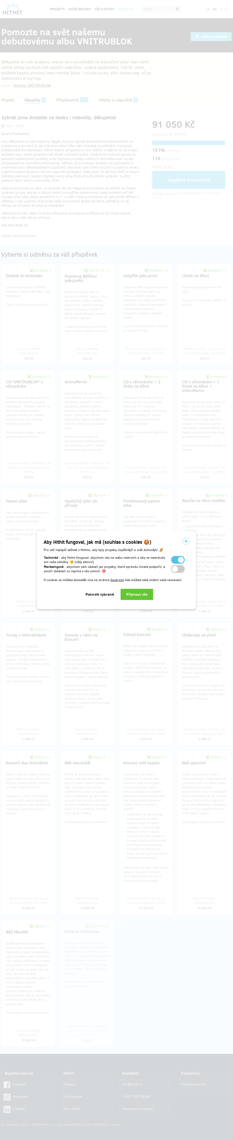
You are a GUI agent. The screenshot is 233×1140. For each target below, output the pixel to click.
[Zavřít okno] (185, 541)
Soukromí (117, 580)
